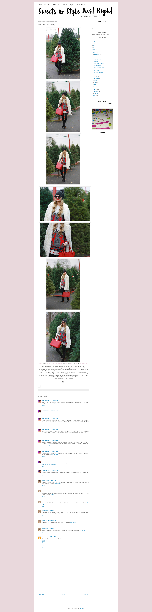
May (95, 86)
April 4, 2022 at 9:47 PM (52, 418)
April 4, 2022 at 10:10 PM (52, 451)
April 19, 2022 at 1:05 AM (51, 536)
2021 (94, 43)
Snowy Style (97, 61)
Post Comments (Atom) (49, 597)
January (96, 93)
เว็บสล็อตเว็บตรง (60, 513)
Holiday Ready (97, 59)
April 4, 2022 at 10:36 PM (50, 520)
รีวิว (43, 545)
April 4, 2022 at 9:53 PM (52, 429)
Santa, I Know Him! (98, 69)
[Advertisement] (63, 582)
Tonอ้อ (43, 480)
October (96, 76)
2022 (94, 41)
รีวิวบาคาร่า (44, 544)
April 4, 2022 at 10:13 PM (52, 461)
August (96, 80)
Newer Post (41, 594)
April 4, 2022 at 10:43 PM (50, 528)
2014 (94, 97)
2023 (94, 39)
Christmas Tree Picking (99, 67)
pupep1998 (44, 400)
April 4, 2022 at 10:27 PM (50, 490)
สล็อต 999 (85, 412)
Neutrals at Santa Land (99, 63)
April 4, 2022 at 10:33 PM (50, 510)
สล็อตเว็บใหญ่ (47, 445)
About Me (46, 5)
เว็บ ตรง (83, 530)
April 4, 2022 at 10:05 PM (52, 440)
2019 (94, 47)
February (96, 91)
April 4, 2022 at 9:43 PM (52, 410)
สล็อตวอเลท (44, 423)
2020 (94, 45)
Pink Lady (96, 57)
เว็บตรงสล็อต (73, 522)
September (96, 78)
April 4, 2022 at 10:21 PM (50, 480)
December (96, 54)
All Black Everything (98, 72)
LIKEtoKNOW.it (80, 5)
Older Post (86, 594)
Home (40, 5)
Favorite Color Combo (99, 56)
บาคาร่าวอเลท (50, 474)
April (95, 87)
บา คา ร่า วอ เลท (50, 434)
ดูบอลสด (44, 541)
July (95, 82)
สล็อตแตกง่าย (58, 483)
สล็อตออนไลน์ (52, 403)
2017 (94, 51)
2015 (94, 95)
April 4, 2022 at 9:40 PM (52, 400)
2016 (94, 52)
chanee (43, 536)
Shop (71, 5)
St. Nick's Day (97, 70)
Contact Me (64, 5)
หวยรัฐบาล (44, 540)
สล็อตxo (52, 494)
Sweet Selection (55, 5)
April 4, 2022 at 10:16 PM (52, 470)
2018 (94, 49)
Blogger (81, 608)
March (95, 89)
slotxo (43, 542)
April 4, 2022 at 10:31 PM (50, 500)
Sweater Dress (97, 65)
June (95, 84)
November (96, 75)
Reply (43, 405)
